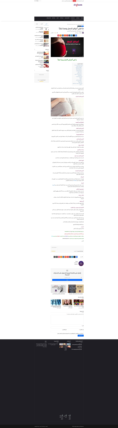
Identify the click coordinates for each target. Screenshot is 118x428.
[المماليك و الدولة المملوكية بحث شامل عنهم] (46, 61)
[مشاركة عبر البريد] (57, 257)
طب (76, 24)
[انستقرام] (74, 264)
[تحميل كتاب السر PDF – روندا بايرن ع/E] (46, 41)
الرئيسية (82, 24)
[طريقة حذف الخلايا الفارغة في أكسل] (46, 45)
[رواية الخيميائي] (46, 32)
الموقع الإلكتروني (64, 329)
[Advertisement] (50, 9)
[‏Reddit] (65, 35)
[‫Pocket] (58, 35)
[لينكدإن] (72, 35)
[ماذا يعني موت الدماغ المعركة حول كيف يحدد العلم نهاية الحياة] (56, 302)
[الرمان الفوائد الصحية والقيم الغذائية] (46, 65)
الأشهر (46, 23)
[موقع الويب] (77, 264)
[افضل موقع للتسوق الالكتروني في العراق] (46, 53)
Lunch (77, 261)
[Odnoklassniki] (60, 35)
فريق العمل (43, 426)
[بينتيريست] (67, 35)
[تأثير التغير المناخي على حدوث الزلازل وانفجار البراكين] (61, 417)
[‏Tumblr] (69, 35)
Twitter (52, 236)
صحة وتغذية (78, 24)
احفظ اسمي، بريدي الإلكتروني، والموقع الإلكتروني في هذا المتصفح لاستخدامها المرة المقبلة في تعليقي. (70, 333)
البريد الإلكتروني (81, 329)
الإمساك (74, 180)
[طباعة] (54, 257)
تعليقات (37, 23)
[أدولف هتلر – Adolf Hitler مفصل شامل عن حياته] (65, 416)
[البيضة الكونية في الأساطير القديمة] (46, 28)
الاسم (83, 325)
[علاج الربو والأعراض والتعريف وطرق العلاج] (79, 302)
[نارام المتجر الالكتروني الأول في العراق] (61, 344)
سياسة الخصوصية (37, 426)
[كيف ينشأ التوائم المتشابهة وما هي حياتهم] (67, 302)
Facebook (66, 236)
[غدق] (78, 5)
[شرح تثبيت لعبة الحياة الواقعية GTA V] (46, 36)
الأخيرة (42, 23)
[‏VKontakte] (63, 35)
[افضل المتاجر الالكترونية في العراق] (46, 57)
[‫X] (74, 35)
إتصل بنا (41, 426)
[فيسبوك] (76, 35)
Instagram (58, 236)
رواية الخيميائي (41, 31)
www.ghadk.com (67, 231)
